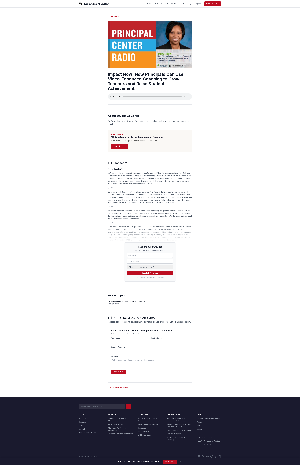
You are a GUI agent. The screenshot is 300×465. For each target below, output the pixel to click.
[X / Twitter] (203, 456)
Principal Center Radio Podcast (209, 418)
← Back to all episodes (118, 388)
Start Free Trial (212, 4)
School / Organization (120, 347)
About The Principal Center (148, 424)
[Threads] (220, 456)
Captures (82, 422)
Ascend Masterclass (116, 424)
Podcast (164, 4)
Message (114, 356)
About (182, 4)
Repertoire (83, 418)
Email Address (156, 338)
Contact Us (142, 428)
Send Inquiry (118, 372)
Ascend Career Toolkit (87, 433)
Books (173, 4)
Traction (82, 426)
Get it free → (119, 146)
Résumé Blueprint (174, 434)
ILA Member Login (144, 435)
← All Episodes (113, 17)
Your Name (115, 338)
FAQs (156, 4)
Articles (199, 429)
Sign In (198, 4)
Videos (148, 4)
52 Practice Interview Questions (179, 430)
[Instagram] (211, 456)
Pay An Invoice (143, 431)
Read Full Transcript (150, 273)
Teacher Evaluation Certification (120, 434)
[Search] (190, 4)
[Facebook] (199, 456)
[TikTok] (216, 456)
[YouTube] (207, 456)
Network (82, 429)
